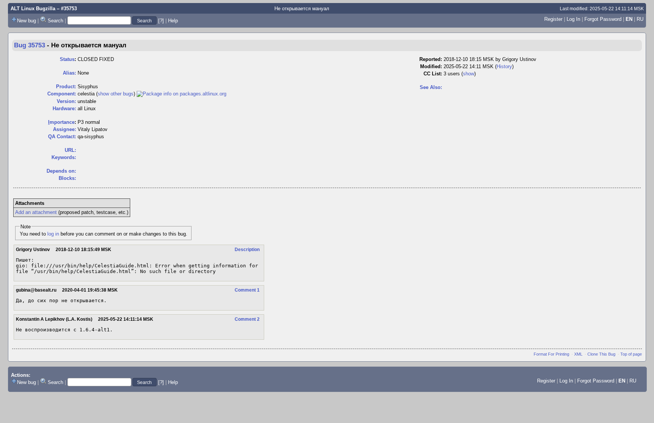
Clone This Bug (601, 354)
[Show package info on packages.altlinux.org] (181, 94)
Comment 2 (247, 319)
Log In (573, 19)
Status (67, 59)
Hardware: (64, 108)
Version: (66, 101)
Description (247, 249)
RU (640, 19)
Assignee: (64, 129)
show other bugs (116, 94)
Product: (66, 86)
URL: (70, 150)
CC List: (433, 73)
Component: (61, 94)
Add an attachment (36, 212)
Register (553, 19)
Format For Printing (551, 354)
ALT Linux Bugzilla (33, 8)
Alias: (69, 73)
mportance (61, 122)
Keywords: (63, 157)
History (504, 66)
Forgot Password (602, 19)
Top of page (631, 354)
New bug (26, 20)
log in (53, 234)
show (468, 73)
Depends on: (61, 171)
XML (578, 354)
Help (173, 20)
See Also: (431, 87)
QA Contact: (62, 136)
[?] (161, 20)
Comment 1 (247, 290)
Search (55, 20)
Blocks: (67, 178)
